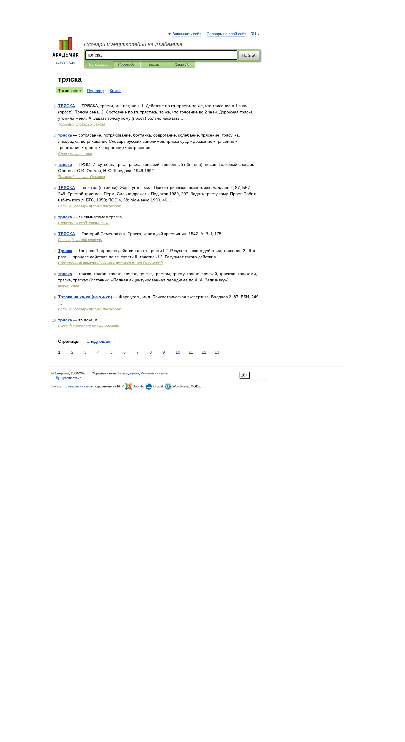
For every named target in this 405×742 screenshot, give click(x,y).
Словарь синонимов (75, 154)
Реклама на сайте (154, 373)
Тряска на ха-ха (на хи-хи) (85, 296)
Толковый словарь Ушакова (81, 124)
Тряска (65, 250)
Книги (154, 64)
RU (253, 34)
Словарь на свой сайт (226, 34)
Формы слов (68, 286)
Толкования (98, 64)
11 (191, 352)
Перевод (95, 90)
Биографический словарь (80, 240)
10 (178, 352)
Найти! (248, 55)
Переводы (126, 64)
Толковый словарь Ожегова (81, 177)
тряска (65, 135)
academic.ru (65, 62)
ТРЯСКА (66, 105)
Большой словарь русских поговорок (89, 206)
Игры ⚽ (182, 64)
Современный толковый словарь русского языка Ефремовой (110, 263)
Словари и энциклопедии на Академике (133, 44)
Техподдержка (128, 373)
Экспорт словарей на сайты (72, 386)
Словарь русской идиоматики (83, 223)
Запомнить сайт (187, 34)
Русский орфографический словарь (88, 326)
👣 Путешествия (68, 378)
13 (217, 352)
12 (204, 352)
